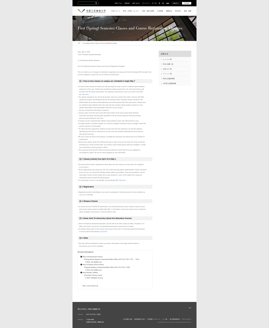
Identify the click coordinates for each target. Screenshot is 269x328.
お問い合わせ (136, 3)
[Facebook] (159, 3)
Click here (85, 94)
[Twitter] (163, 3)
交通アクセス (118, 3)
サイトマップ (146, 3)
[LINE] (167, 3)
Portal (95, 107)
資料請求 (127, 3)
